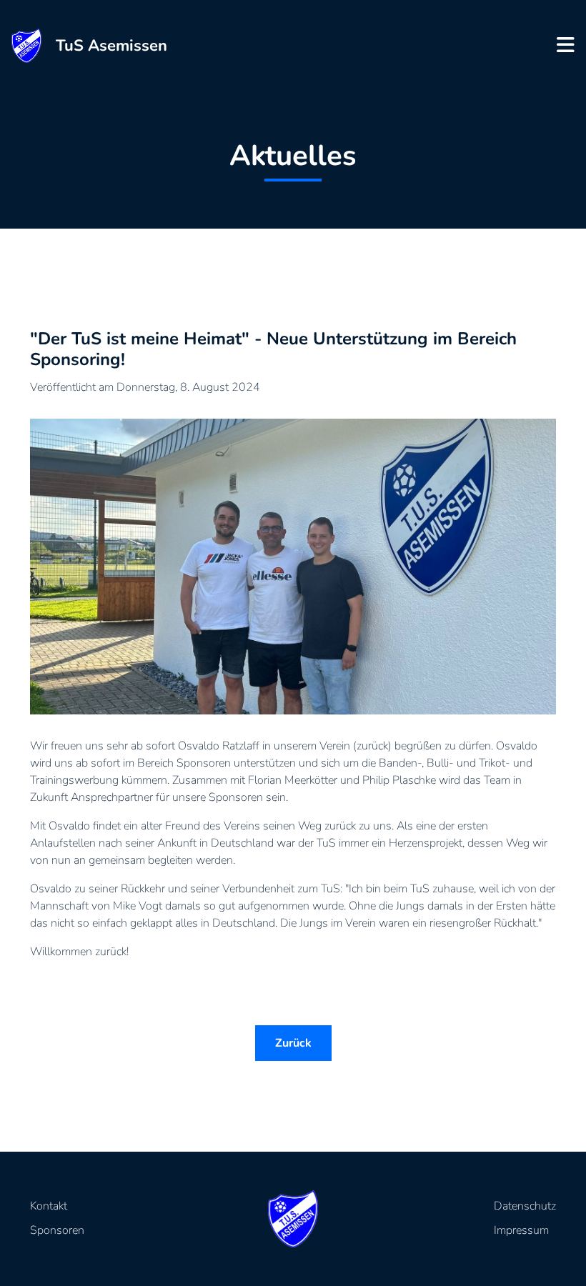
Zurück (293, 1043)
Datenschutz (525, 1206)
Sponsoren (57, 1230)
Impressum (521, 1230)
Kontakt (48, 1206)
